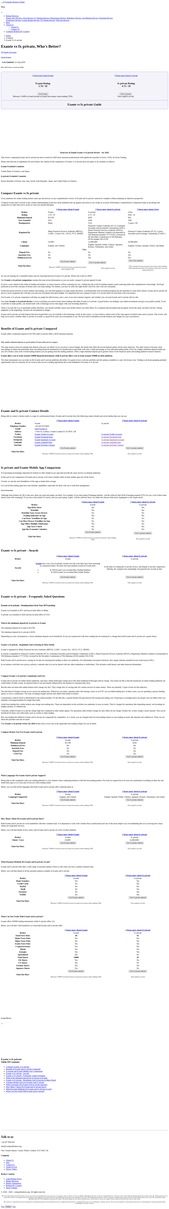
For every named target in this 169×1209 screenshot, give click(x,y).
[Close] (2, 12)
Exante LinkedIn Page (43, 442)
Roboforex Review (74, 18)
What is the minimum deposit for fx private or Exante (26, 1078)
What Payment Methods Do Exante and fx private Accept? (29, 1089)
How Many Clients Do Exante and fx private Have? (26, 1087)
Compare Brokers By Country (18, 31)
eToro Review (28, 18)
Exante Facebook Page (44, 437)
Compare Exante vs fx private (17, 1067)
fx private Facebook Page (111, 437)
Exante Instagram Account (45, 440)
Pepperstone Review (58, 18)
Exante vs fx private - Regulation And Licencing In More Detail (31, 1080)
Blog (8, 23)
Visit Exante (42, 94)
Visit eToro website (136, 261)
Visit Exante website (67, 261)
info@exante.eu (41, 429)
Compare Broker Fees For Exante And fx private (25, 1082)
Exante (39, 563)
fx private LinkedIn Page (111, 442)
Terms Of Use (11, 1167)
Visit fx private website (97, 262)
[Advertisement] (84, 131)
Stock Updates (11, 1188)
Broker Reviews (12, 16)
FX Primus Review (47, 20)
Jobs (7, 1162)
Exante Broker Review (31, 20)
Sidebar (8, 1207)
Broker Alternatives (13, 1183)
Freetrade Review (106, 18)
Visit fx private (125, 94)
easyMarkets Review (90, 18)
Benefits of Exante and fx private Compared (23, 1069)
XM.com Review (63, 20)
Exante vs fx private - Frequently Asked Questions (25, 1076)
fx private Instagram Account (112, 440)
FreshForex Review (13, 20)
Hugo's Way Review (14, 18)
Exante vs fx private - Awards (17, 1073)
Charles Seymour (6, 57)
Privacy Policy (11, 1169)
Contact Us (15, 29)
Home (8, 36)
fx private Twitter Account (111, 434)
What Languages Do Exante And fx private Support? (26, 1085)
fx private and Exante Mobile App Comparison (24, 1071)
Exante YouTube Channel (45, 445)
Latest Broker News (14, 1179)
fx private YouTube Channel (112, 445)
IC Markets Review (42, 18)
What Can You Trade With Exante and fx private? (25, 1091)
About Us (10, 25)
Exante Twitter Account (44, 434)
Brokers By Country (14, 1185)
